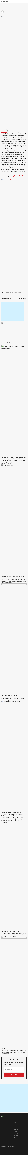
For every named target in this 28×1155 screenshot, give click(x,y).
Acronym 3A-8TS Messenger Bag (11, 812)
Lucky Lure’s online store (18, 176)
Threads (16, 1131)
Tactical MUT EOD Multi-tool (10, 931)
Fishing (7, 292)
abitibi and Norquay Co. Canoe (10, 1049)
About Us (3, 1123)
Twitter (5, 1150)
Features (16, 1138)
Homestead (17, 1127)
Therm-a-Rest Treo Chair (9, 695)
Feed (7, 1150)
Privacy (3, 1125)
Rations (16, 1129)
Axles (15, 1123)
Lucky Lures (13, 292)
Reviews (16, 1135)
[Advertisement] (12, 311)
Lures (19, 292)
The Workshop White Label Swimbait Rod (14, 457)
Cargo (15, 1125)
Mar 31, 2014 (8, 11)
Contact (3, 1127)
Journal (16, 1133)
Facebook (2, 1150)
